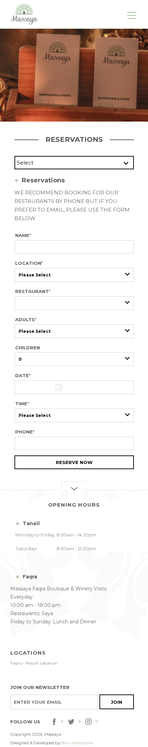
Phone (24, 431)
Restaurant (33, 291)
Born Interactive (77, 742)
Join (116, 702)
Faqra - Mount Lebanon (33, 663)
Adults (25, 319)
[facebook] (54, 721)
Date (23, 375)
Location (29, 263)
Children (27, 347)
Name (23, 235)
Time (22, 403)
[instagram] (88, 721)
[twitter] (71, 721)
